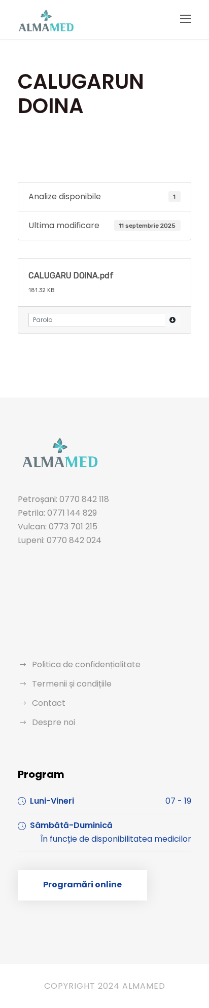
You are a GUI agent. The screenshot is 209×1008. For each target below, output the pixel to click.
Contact (48, 703)
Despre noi (53, 722)
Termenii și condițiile (72, 684)
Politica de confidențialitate (86, 664)
